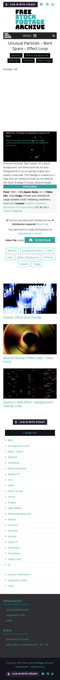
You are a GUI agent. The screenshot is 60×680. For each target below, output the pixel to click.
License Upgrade (12, 210)
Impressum (21, 666)
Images (12, 502)
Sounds (12, 536)
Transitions (14, 553)
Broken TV (13, 474)
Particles (28, 60)
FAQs (11, 585)
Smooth (24, 264)
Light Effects (15, 508)
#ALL (10, 440)
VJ (9, 564)
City (10, 479)
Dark (49, 250)
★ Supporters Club (18, 445)
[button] (27, 35)
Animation (14, 462)
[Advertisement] (30, 101)
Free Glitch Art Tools (17, 639)
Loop (9, 257)
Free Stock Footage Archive (38, 662)
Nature (12, 519)
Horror (11, 496)
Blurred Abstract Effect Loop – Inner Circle (28, 360)
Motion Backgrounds (37, 55)
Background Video (32, 250)
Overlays (14, 60)
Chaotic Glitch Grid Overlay (22, 317)
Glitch (11, 485)
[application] (30, 146)
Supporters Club (17, 580)
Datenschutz (38, 666)
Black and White (17, 468)
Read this (42, 224)
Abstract (16, 55)
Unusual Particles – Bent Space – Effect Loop (30, 45)
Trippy (36, 264)
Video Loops (44, 60)
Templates (14, 547)
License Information (19, 574)
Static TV (13, 542)
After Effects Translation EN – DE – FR (27, 644)
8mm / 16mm (15, 451)
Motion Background (28, 257)
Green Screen (15, 491)
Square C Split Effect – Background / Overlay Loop (28, 404)
